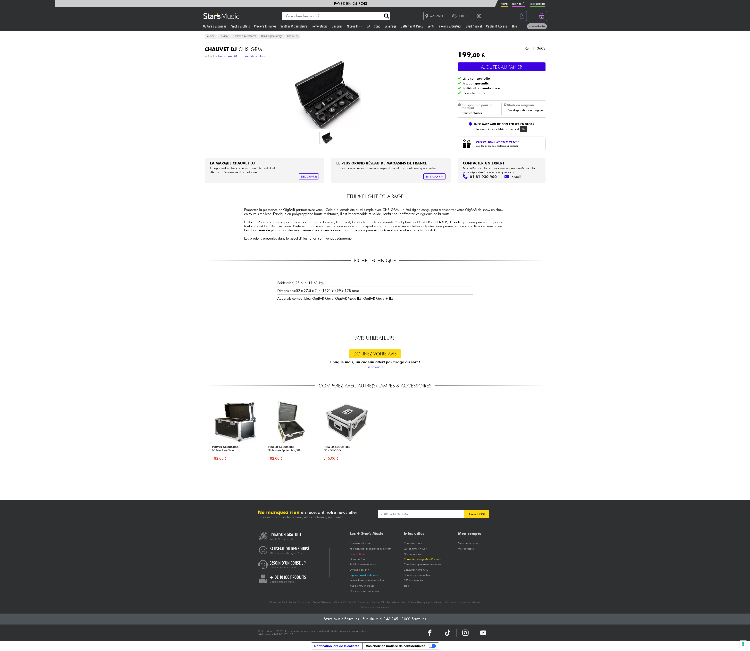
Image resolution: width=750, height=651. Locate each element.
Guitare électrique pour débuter (425, 602)
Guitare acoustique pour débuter (463, 602)
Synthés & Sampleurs (294, 26)
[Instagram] (465, 632)
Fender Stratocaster (299, 602)
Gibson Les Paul (278, 602)
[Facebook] (430, 632)
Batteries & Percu (412, 26)
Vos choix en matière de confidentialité (395, 646)
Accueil (210, 36)
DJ (368, 26)
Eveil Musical (474, 26)
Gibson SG (340, 602)
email (516, 176)
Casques (337, 26)
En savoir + (375, 367)
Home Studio (320, 26)
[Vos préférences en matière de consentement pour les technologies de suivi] (743, 644)
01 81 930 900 (288, 567)
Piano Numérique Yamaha (375, 607)
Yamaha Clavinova (358, 602)
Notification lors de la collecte (336, 646)
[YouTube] (483, 632)
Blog (406, 585)
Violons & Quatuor (450, 26)
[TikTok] (447, 632)
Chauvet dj (292, 36)
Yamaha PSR (378, 602)
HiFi (514, 26)
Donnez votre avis (375, 354)
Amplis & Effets (241, 26)
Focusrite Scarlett (396, 602)
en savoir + (434, 176)
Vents (431, 26)
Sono (377, 26)
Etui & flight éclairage (271, 36)
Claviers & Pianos (265, 26)
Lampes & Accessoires (245, 36)
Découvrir (309, 176)
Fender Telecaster (322, 602)
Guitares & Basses (215, 26)
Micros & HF (355, 26)
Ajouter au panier (501, 67)
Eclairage (391, 26)
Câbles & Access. (497, 26)
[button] (327, 138)
